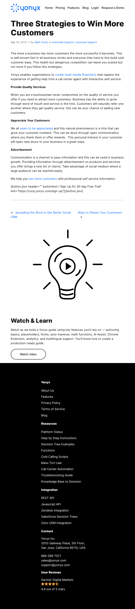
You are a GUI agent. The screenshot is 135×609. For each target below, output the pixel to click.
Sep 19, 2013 (18, 42)
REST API (47, 498)
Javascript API (51, 504)
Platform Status (52, 432)
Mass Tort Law (51, 463)
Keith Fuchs (41, 42)
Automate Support (63, 42)
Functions (48, 450)
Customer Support (86, 42)
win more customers (43, 178)
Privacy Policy (50, 403)
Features (47, 396)
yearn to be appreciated (37, 128)
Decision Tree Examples (58, 444)
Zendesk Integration (55, 510)
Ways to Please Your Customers (100, 212)
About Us (47, 390)
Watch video (28, 354)
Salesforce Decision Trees (59, 516)
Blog (44, 415)
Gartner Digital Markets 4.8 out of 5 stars (57, 584)
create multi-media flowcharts (76, 74)
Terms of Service (53, 409)
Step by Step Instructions (58, 438)
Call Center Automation (57, 469)
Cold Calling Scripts (54, 456)
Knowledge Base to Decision (61, 481)
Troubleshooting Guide (57, 475)
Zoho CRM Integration (56, 523)
